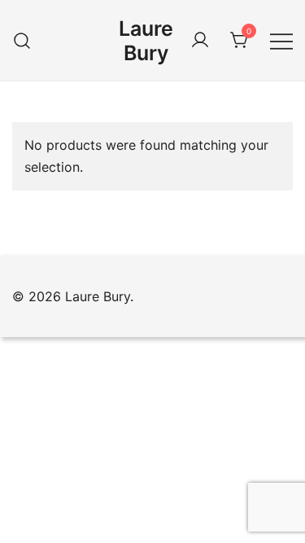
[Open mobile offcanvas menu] (281, 40)
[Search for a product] (22, 40)
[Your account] (200, 40)
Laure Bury (146, 40)
